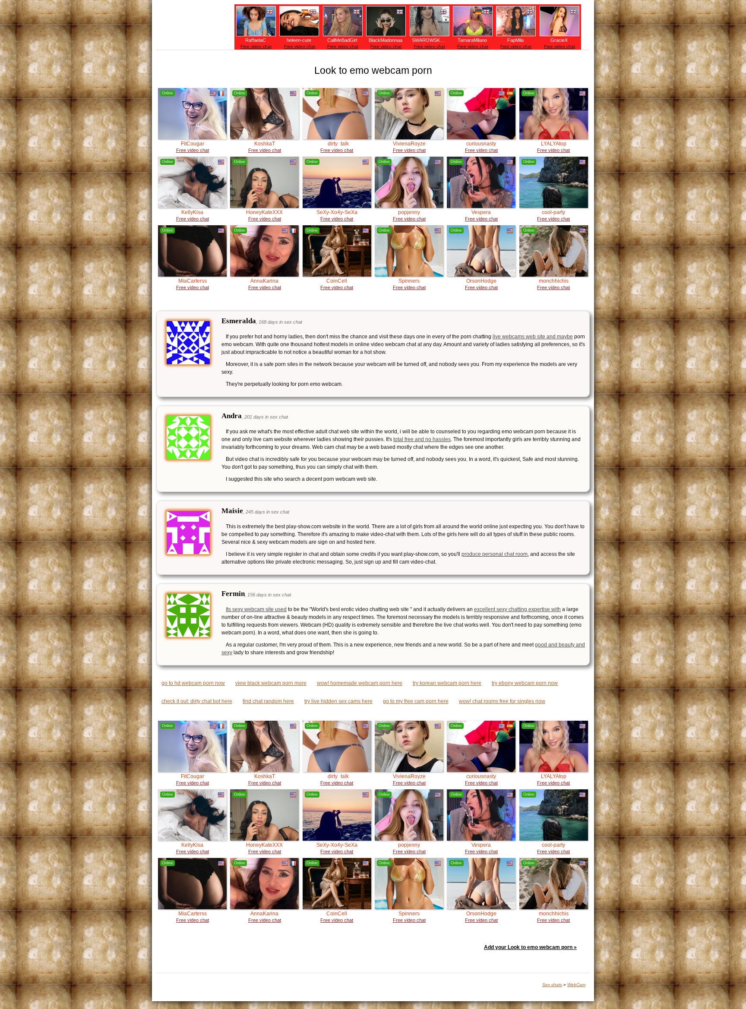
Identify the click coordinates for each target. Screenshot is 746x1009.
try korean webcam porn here (447, 683)
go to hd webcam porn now (193, 683)
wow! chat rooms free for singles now (502, 701)
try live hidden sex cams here (338, 701)
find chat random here (268, 701)
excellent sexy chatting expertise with (517, 609)
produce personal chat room (495, 554)
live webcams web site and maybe (533, 337)
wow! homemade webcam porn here (359, 683)
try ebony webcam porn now (525, 683)
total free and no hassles (422, 439)
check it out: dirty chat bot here (196, 701)
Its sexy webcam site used (256, 609)
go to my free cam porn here (416, 701)
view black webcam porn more (271, 683)
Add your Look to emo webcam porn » (530, 947)
